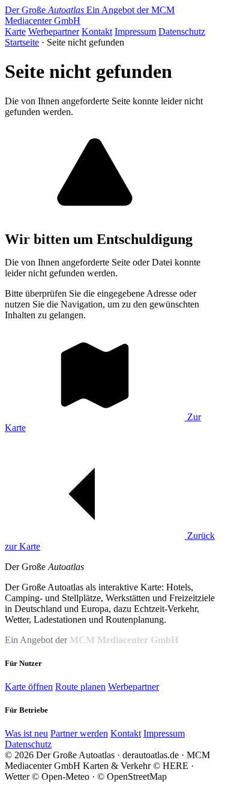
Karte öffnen (29, 687)
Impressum (135, 31)
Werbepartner (53, 31)
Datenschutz (181, 31)
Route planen (80, 687)
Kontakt (97, 31)
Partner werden (79, 733)
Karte (15, 31)
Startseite (22, 42)
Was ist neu (26, 733)
